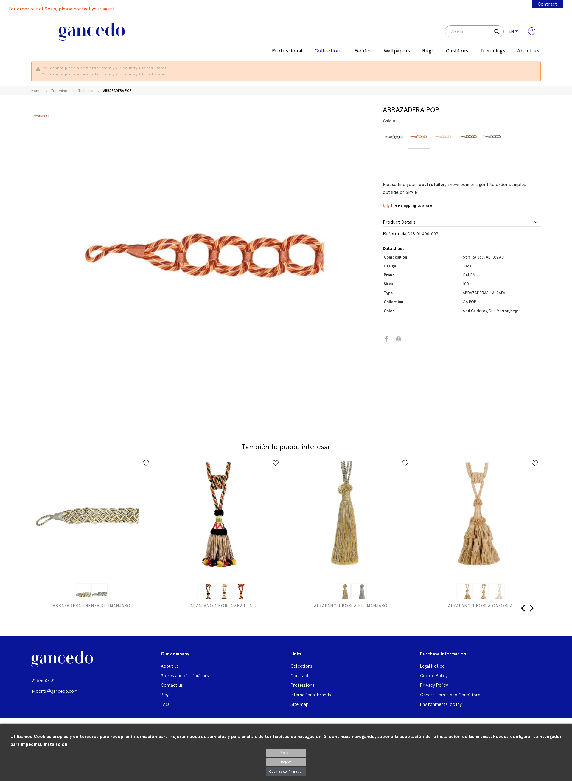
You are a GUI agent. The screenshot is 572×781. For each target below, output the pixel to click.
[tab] (462, 222)
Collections (301, 666)
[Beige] (342, 591)
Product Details (399, 222)
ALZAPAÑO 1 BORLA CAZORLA (480, 605)
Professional (302, 685)
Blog (165, 694)
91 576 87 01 (43, 680)
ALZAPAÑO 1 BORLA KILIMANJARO (351, 605)
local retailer (431, 184)
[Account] (532, 31)
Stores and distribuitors (185, 675)
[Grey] (443, 137)
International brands (310, 694)
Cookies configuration (286, 772)
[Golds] (83, 591)
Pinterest (398, 339)
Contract (547, 4)
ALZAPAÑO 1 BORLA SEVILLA (221, 605)
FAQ (165, 704)
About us (170, 666)
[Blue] (394, 137)
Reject (286, 762)
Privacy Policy (434, 685)
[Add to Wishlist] (146, 463)
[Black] (492, 137)
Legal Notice (432, 666)
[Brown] (468, 137)
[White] (221, 591)
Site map (299, 704)
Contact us (172, 685)
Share (386, 339)
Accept (286, 753)
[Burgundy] (237, 591)
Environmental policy (441, 704)
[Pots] (419, 137)
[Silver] (99, 591)
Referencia (394, 233)
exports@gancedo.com (54, 691)
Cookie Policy (433, 675)
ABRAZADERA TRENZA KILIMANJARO (91, 605)
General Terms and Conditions (450, 694)
